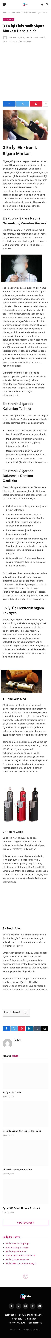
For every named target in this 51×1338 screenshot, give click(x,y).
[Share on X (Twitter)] (22, 104)
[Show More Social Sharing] (45, 104)
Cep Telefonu (35, 1323)
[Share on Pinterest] (36, 104)
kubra (13, 38)
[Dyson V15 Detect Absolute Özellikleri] (25, 1191)
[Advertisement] (25, 71)
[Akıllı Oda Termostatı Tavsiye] (25, 1153)
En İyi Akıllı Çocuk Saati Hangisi (21, 1263)
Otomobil (17, 1319)
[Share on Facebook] (9, 104)
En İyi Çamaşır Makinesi (17, 1259)
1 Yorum (14, 41)
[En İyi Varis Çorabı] (25, 1076)
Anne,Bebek (30, 1319)
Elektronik (16, 13)
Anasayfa (6, 13)
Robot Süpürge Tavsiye (17, 1247)
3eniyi (37, 1330)
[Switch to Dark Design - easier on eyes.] (42, 4)
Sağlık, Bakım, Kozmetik (31, 1315)
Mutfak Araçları (17, 1323)
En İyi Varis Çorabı (12, 1092)
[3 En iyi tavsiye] (25, 4)
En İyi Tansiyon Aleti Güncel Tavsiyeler (22, 1131)
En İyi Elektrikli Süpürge (17, 1243)
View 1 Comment (25, 1223)
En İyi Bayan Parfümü (16, 1251)
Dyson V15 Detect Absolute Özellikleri (21, 1208)
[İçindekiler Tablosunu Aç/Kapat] (24, 1012)
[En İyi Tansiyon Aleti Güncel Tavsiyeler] (25, 1114)
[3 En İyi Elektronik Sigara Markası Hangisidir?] (25, 125)
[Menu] (4, 4)
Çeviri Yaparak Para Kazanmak (20, 1255)
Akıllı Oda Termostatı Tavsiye (17, 1170)
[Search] (46, 4)
